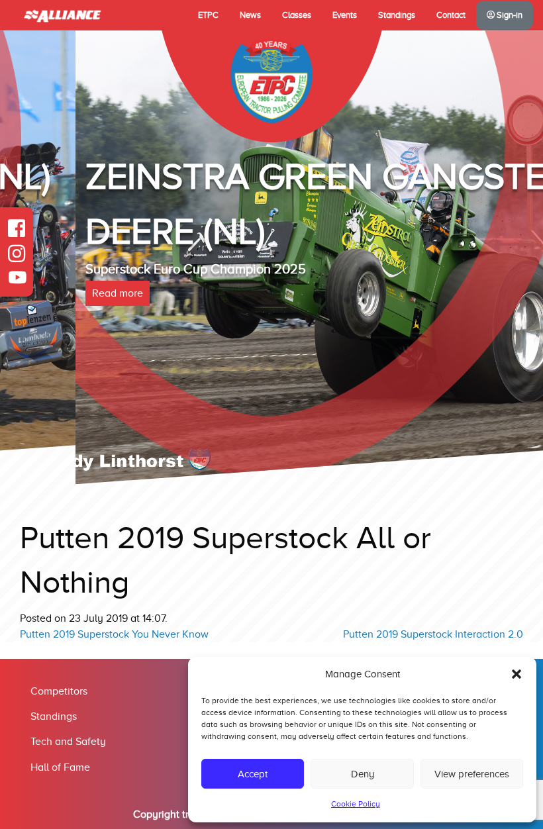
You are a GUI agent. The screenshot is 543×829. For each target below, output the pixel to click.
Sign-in (508, 15)
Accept (253, 774)
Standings (396, 15)
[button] (516, 674)
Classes (296, 15)
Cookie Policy (355, 803)
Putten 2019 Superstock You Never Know (114, 634)
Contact (451, 15)
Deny (362, 774)
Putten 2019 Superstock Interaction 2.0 (433, 634)
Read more (42, 293)
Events (344, 15)
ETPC (208, 15)
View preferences (471, 774)
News (250, 15)
